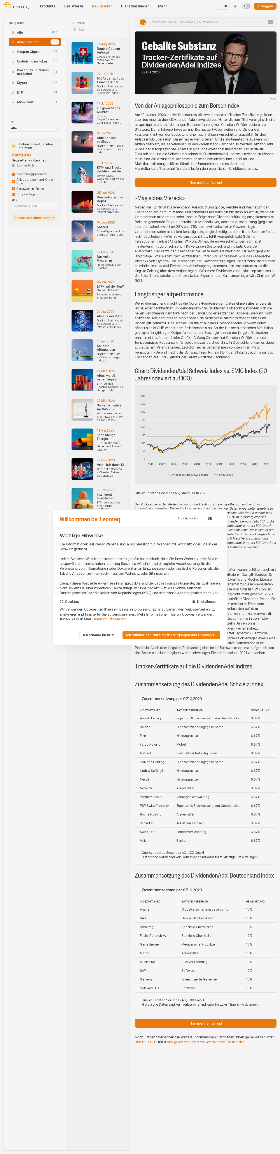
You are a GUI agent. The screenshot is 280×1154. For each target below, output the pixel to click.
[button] (205, 601)
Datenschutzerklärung (109, 619)
